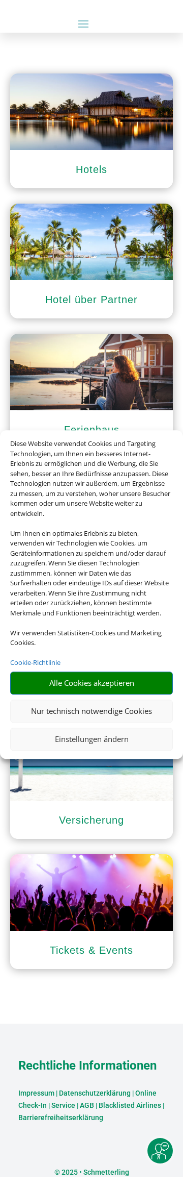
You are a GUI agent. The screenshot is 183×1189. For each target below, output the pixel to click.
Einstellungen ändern (92, 739)
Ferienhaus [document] (91, 429)
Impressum (36, 1093)
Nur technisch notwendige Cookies (91, 711)
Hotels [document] (91, 169)
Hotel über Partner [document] (91, 299)
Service (63, 1105)
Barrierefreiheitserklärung (60, 1117)
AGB (87, 1105)
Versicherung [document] (91, 820)
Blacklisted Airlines (130, 1105)
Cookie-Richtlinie (35, 662)
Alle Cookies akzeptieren (91, 683)
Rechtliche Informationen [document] (87, 1066)
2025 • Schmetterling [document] (94, 1172)
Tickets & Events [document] (91, 950)
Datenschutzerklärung (95, 1093)
